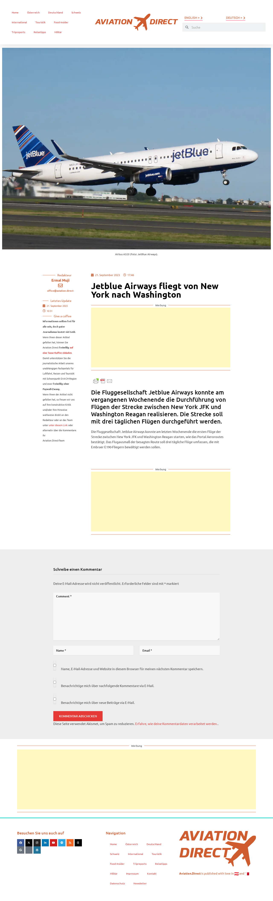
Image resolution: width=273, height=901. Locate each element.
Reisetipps (40, 32)
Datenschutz (117, 883)
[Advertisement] (160, 337)
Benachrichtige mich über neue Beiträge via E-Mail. (98, 702)
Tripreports (18, 32)
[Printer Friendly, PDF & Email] (103, 380)
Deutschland (55, 12)
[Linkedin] (45, 842)
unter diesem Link (58, 425)
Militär (58, 32)
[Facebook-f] (20, 842)
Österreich (33, 12)
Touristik (40, 22)
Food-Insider (61, 22)
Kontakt (152, 873)
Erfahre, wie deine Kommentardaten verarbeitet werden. (176, 724)
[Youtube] (53, 842)
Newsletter (140, 883)
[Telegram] (61, 842)
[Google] (20, 850)
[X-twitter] (29, 842)
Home (15, 12)
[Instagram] (37, 842)
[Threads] (78, 842)
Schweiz (76, 12)
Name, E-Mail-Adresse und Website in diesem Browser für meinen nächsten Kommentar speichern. (132, 669)
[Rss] (70, 842)
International (19, 22)
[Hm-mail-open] (29, 850)
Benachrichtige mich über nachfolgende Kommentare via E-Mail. (107, 686)
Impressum (132, 873)
